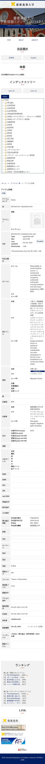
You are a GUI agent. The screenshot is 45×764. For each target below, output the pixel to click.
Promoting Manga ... (14, 698)
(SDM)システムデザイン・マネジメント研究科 (24, 116)
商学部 (9, 133)
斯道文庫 (10, 161)
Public (5, 96)
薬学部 (9, 144)
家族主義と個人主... (14, 696)
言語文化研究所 (12, 152)
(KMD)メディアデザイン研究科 (18, 119)
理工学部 (10, 139)
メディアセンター (13, 150)
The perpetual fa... (13, 693)
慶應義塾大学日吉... (14, 700)
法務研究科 (11, 122)
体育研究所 (11, 163)
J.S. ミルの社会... (13, 677)
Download (40, 241)
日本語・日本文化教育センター (18, 172)
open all (11, 91)
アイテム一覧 (15, 183)
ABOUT (35, 40)
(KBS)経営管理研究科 (15, 114)
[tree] (22, 135)
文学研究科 (11, 105)
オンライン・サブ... (14, 703)
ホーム (4, 183)
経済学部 (10, 127)
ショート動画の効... (14, 684)
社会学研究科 (12, 111)
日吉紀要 (10, 147)
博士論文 (10, 103)
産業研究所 (11, 158)
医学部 (9, 136)
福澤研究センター (13, 169)
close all (33, 91)
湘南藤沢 (10, 141)
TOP (9, 40)
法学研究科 (11, 108)
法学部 (9, 130)
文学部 (9, 125)
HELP (21, 40)
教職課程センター (13, 166)
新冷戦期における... (14, 679)
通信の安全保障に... (14, 682)
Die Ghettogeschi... (14, 675)
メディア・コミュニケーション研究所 (21, 155)
